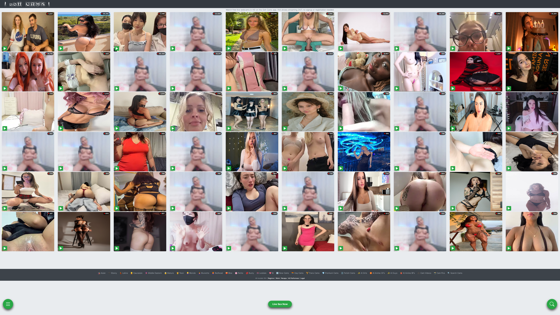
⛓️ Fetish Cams (348, 273)
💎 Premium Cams (330, 273)
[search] (552, 304)
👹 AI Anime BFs (407, 273)
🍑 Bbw (228, 273)
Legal (303, 278)
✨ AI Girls (362, 273)
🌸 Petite (239, 273)
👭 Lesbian (261, 273)
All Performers (293, 278)
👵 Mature (169, 273)
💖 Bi (271, 273)
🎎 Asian (102, 273)
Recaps (284, 278)
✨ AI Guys (392, 273)
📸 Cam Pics (439, 273)
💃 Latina (123, 273)
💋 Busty (250, 273)
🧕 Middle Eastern (153, 273)
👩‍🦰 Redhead (217, 273)
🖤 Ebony (112, 273)
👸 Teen (180, 273)
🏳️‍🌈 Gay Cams (297, 273)
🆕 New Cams (282, 273)
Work (278, 278)
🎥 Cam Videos (424, 273)
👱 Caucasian (136, 273)
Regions (271, 278)
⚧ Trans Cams (313, 273)
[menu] (8, 304)
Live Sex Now (280, 304)
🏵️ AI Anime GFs (377, 273)
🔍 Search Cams (455, 273)
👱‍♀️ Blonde (191, 273)
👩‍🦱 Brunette (203, 273)
